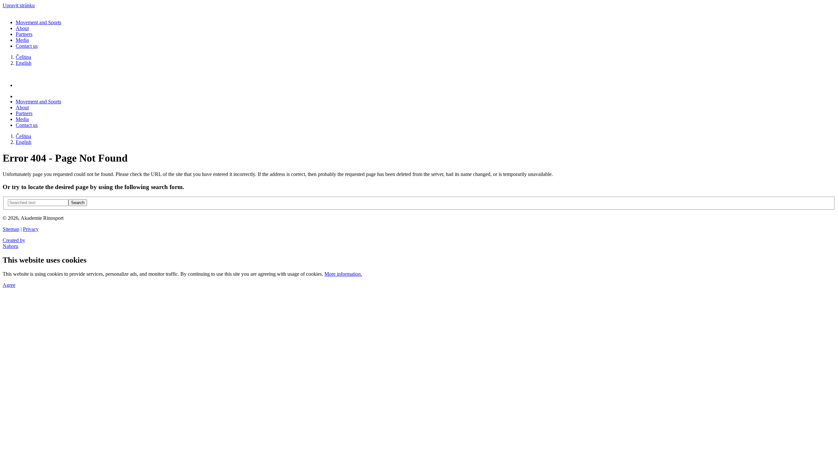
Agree (9, 285)
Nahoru (10, 246)
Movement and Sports (38, 22)
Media (22, 40)
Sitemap (11, 229)
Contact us (27, 46)
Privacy (31, 229)
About (22, 28)
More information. (343, 274)
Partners (24, 34)
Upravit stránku (19, 5)
